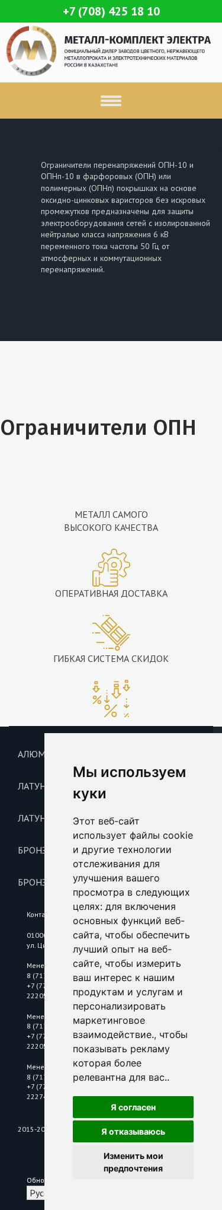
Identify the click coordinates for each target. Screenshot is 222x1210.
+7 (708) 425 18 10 (111, 11)
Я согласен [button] (133, 1107)
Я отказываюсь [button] (133, 1131)
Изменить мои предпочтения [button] (133, 1162)
